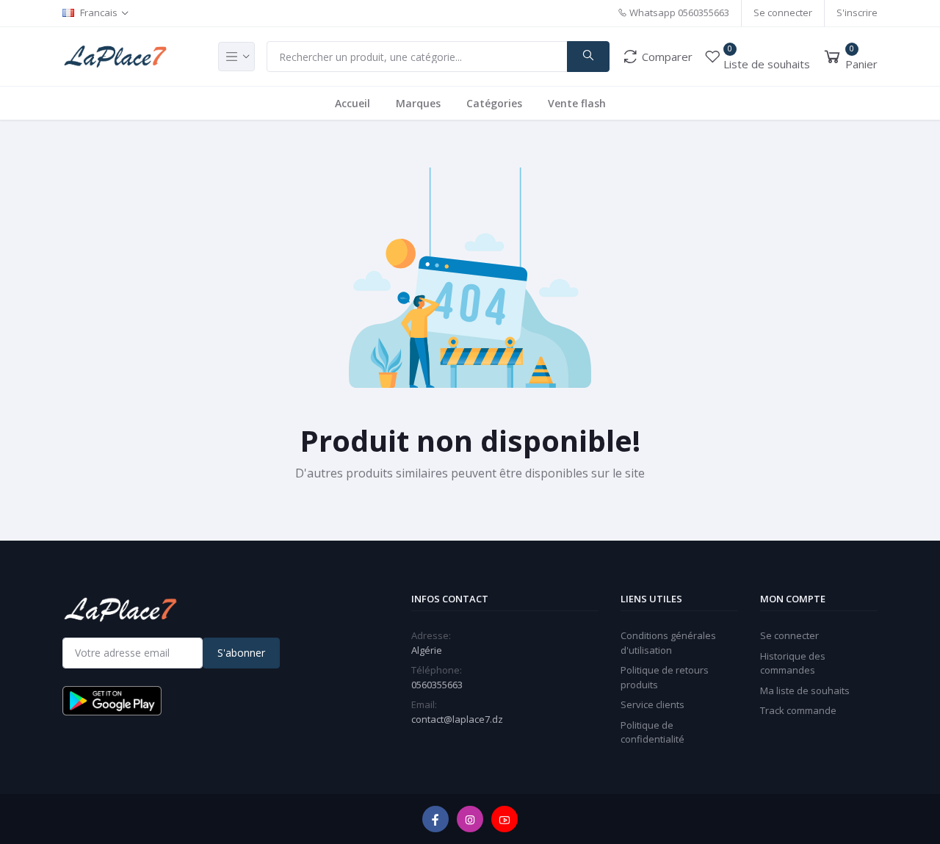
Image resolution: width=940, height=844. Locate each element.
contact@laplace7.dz (457, 719)
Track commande (798, 710)
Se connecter (782, 12)
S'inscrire (857, 12)
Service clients (652, 704)
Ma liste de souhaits (805, 690)
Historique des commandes (792, 663)
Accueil (352, 103)
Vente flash (577, 103)
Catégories (494, 103)
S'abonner (241, 653)
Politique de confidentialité (652, 732)
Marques (418, 103)
